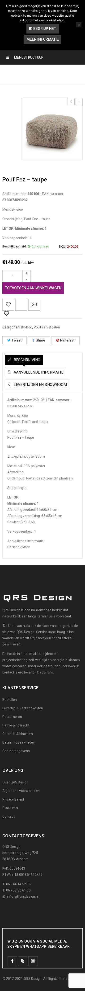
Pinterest (67, 340)
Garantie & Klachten (17, 734)
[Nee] (78, 24)
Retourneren (12, 717)
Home (8, 70)
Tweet (16, 340)
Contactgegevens (16, 751)
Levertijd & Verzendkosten (22, 708)
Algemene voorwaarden (21, 791)
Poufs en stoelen (56, 70)
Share (40, 340)
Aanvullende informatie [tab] (38, 372)
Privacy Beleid (13, 799)
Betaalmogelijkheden (18, 742)
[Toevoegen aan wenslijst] (8, 305)
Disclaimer (10, 808)
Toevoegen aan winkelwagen (33, 288)
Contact (8, 816)
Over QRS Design (15, 782)
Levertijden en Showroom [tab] (40, 384)
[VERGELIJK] (21, 305)
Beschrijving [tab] (26, 360)
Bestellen (9, 700)
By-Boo (27, 70)
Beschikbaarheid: (14, 246)
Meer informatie (42, 39)
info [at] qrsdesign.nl (23, 896)
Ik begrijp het (42, 28)
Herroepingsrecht (15, 725)
